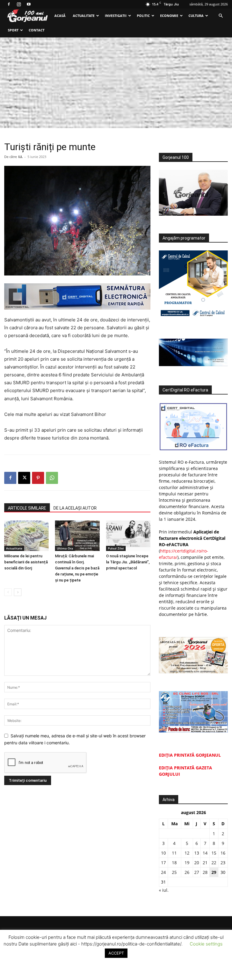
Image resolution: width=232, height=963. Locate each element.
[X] (24, 478)
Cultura (196, 15)
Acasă (60, 15)
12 (187, 853)
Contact (36, 30)
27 (196, 872)
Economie (169, 15)
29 (213, 872)
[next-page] (17, 592)
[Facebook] (8, 4)
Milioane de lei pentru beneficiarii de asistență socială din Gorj (26, 562)
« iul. (164, 890)
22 (213, 862)
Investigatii (116, 15)
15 (213, 853)
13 (196, 853)
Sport (13, 30)
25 (174, 872)
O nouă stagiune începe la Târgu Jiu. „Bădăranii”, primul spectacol (128, 562)
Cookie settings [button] (206, 944)
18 (174, 862)
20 (196, 862)
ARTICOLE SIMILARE (27, 508)
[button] (220, 16)
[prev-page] (8, 592)
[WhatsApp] (52, 478)
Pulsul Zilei (116, 548)
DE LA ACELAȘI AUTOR (75, 508)
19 (187, 862)
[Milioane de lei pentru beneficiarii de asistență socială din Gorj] (26, 535)
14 (205, 853)
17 (163, 862)
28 (205, 872)
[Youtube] (28, 4)
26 (187, 872)
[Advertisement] (116, 82)
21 (205, 862)
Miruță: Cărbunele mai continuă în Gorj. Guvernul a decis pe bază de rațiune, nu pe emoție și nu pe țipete (77, 568)
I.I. (20, 156)
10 (163, 853)
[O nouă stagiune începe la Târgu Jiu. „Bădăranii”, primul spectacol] (128, 535)
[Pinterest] (38, 478)
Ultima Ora (65, 548)
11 (174, 853)
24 (163, 872)
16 (223, 853)
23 (223, 862)
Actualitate (84, 15)
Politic (143, 15)
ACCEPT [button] (116, 953)
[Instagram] (18, 4)
